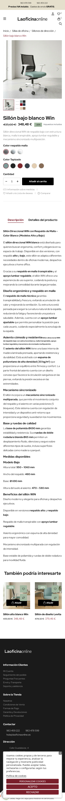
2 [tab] (34, 626)
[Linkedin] (11, 657)
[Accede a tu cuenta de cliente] (53, 13)
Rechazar (32, 792)
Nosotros (7, 700)
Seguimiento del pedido (14, 674)
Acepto (32, 786)
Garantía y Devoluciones (15, 712)
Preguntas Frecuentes (14, 678)
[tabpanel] (16, 601)
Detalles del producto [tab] (42, 220)
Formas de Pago (11, 708)
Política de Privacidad (13, 715)
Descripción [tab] (16, 220)
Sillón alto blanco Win (15, 614)
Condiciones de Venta (14, 704)
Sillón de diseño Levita (48, 614)
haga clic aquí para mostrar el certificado (35, 798)
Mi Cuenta (8, 671)
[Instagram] (5, 657)
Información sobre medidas (21, 189)
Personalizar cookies (32, 781)
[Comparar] (23, 597)
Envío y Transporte (12, 682)
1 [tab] (30, 626)
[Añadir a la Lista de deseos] (23, 588)
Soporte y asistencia (13, 686)
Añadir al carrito (38, 181)
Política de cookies (16, 775)
